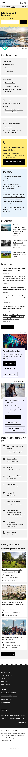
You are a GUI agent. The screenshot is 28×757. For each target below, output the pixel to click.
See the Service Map (13, 417)
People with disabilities (14, 476)
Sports (7, 106)
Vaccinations (9, 71)
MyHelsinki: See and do (13, 103)
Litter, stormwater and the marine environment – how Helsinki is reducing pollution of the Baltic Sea (19, 229)
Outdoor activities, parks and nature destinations (14, 111)
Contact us (8, 127)
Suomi (3, 6)
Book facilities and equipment (12, 369)
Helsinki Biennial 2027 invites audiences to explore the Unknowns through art (14, 209)
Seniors (9, 467)
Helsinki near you (12, 510)
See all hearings (9, 654)
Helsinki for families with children (15, 448)
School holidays (10, 83)
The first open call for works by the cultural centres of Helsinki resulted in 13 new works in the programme (14, 317)
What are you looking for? (7, 19)
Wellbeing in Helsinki (13, 502)
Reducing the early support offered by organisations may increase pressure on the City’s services (14, 298)
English (13, 6)
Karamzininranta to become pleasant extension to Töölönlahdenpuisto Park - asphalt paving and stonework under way (14, 278)
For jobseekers (12, 522)
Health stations (10, 64)
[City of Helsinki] (4, 711)
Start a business (12, 532)
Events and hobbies (10, 374)
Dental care (8, 68)
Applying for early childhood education (14, 90)
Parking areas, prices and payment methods (13, 131)
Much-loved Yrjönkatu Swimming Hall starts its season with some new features (14, 288)
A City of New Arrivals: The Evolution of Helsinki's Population (20, 243)
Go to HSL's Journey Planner (16, 429)
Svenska (8, 6)
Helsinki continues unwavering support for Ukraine (19, 254)
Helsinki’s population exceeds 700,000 (12, 177)
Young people (12, 459)
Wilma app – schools (12, 86)
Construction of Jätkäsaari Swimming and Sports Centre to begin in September (13, 186)
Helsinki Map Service (13, 422)
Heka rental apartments (12, 124)
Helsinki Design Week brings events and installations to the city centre (14, 269)
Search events (10, 363)
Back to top (20, 723)
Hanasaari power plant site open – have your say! (13, 638)
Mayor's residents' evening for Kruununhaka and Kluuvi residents (13, 605)
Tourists (10, 493)
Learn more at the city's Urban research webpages (15, 162)
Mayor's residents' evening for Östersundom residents (12, 571)
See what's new (7, 327)
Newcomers (11, 484)
